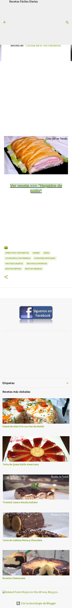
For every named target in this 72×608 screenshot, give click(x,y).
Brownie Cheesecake (14, 578)
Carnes (36, 253)
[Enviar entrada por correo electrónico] (6, 249)
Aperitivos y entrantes (17, 253)
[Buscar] (67, 22)
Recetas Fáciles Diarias (23, 1)
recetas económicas (37, 264)
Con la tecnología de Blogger (38, 603)
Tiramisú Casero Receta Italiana (20, 502)
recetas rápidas (13, 269)
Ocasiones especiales (44, 258)
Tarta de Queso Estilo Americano (21, 464)
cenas (46, 253)
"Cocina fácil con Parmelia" (43, 45)
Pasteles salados (14, 264)
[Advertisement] (36, 24)
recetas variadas (33, 269)
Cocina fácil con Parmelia (17, 258)
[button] (6, 277)
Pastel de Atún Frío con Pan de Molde (23, 426)
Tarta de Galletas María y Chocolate (22, 540)
